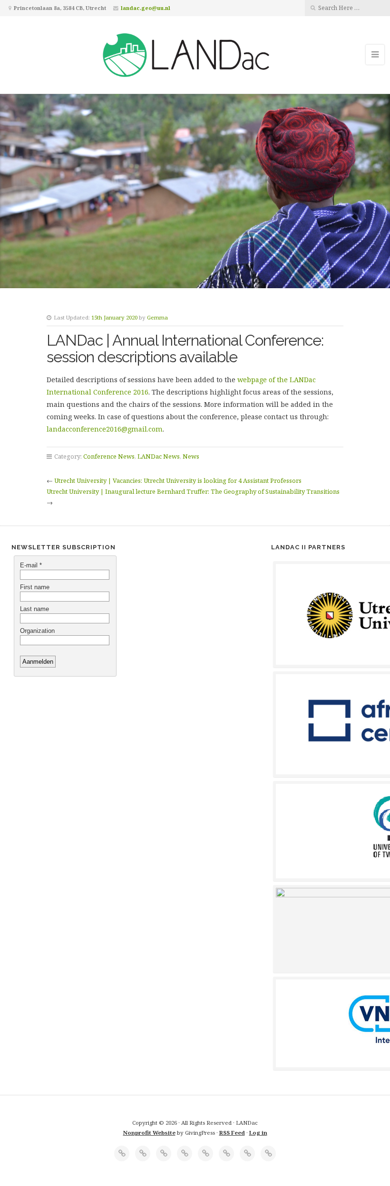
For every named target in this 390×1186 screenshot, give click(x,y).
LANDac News (158, 456)
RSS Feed (232, 1132)
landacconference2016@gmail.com (105, 428)
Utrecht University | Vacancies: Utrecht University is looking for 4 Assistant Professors (178, 480)
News (191, 456)
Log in (258, 1132)
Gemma (157, 317)
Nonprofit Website (149, 1132)
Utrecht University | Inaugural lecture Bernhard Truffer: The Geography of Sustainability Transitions (193, 491)
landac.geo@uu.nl (145, 7)
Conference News (109, 456)
